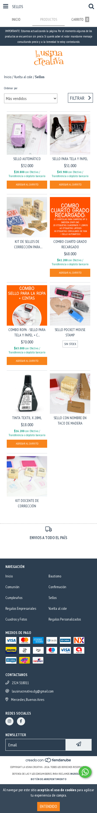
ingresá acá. (77, 774)
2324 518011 (20, 682)
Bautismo (54, 576)
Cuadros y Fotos (16, 619)
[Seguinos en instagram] (9, 721)
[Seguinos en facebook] (21, 721)
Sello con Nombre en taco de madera (70, 420)
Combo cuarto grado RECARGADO (70, 244)
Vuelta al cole (23, 76)
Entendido (48, 806)
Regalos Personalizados (64, 619)
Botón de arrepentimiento (49, 779)
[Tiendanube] (48, 761)
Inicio (7, 76)
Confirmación (57, 586)
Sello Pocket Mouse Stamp (70, 332)
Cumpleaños (13, 597)
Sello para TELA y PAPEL (70, 158)
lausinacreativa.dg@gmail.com (33, 691)
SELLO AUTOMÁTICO (27, 158)
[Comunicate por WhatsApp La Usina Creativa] (85, 772)
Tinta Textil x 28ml (27, 417)
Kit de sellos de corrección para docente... (27, 244)
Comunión (12, 586)
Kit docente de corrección (27, 503)
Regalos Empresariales (20, 608)
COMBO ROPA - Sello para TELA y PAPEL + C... (27, 332)
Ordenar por (11, 88)
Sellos (52, 597)
